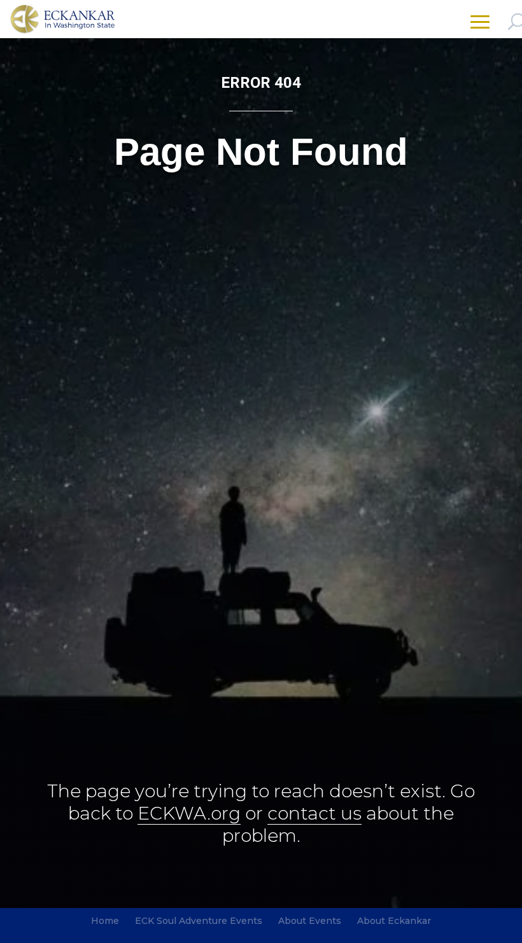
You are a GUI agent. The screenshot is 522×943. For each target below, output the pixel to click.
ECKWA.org (189, 813)
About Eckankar (394, 920)
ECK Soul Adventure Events (198, 920)
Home (105, 920)
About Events (309, 920)
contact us (314, 813)
